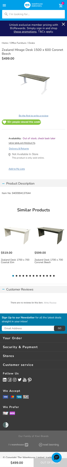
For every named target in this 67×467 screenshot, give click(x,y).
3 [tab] (20, 276)
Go (59, 328)
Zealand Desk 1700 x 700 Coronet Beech (48, 261)
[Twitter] (19, 379)
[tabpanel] (17, 246)
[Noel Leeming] (49, 445)
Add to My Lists (17, 168)
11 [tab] (47, 276)
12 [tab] (50, 276)
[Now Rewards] (12, 413)
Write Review (50, 302)
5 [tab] (27, 276)
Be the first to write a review (33, 115)
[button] (57, 458)
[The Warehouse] (18, 445)
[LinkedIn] (4, 379)
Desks (31, 43)
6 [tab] (30, 276)
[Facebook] (9, 379)
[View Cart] (58, 6)
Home (5, 43)
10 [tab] (43, 276)
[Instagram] (14, 379)
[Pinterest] (29, 380)
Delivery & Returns (19, 148)
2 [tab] (16, 276)
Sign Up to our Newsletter (18, 317)
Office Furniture (18, 43)
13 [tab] (54, 276)
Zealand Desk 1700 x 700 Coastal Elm (15, 261)
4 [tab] (23, 276)
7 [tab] (33, 276)
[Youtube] (24, 380)
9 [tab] (40, 276)
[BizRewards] (5, 413)
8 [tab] (37, 276)
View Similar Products (22, 143)
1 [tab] (13, 276)
